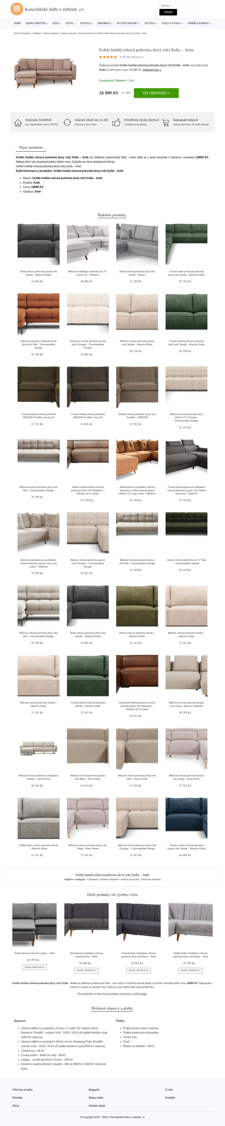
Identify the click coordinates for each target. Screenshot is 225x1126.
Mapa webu (96, 1097)
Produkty (25, 33)
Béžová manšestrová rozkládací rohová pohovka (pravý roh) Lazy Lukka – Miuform (38, 563)
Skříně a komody (198, 23)
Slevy (15, 1105)
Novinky (17, 1097)
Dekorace (104, 23)
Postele (85, 23)
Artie (102, 69)
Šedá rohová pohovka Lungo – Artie (34, 953)
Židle (56, 23)
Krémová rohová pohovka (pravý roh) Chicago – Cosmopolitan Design (88, 344)
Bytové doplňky (127, 23)
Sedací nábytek (36, 23)
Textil (69, 23)
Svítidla (150, 23)
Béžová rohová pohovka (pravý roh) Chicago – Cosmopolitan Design (87, 563)
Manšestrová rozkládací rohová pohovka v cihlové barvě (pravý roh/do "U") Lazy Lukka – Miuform (137, 490)
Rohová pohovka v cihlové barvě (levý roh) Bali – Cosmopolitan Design (38, 344)
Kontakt (170, 1097)
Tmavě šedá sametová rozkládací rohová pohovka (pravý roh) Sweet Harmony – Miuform (186, 490)
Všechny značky (22, 1089)
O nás (169, 1089)
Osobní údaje (97, 1105)
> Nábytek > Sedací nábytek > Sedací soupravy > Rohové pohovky (63, 33)
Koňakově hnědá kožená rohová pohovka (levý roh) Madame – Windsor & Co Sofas (137, 705)
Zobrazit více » (152, 69)
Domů (17, 23)
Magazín (94, 1089)
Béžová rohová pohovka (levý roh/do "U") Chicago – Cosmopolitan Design (186, 417)
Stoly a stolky (171, 23)
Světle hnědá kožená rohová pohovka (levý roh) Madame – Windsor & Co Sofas (88, 490)
